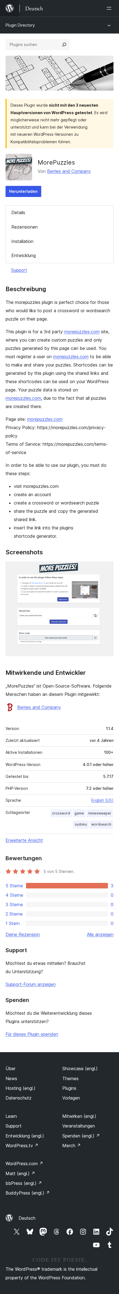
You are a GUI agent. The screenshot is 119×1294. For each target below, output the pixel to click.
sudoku (81, 824)
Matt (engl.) (20, 1173)
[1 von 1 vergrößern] (106, 569)
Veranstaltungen (78, 1126)
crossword (61, 813)
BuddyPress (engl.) (28, 1193)
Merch (71, 1145)
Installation (22, 241)
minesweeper (99, 813)
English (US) (102, 800)
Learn (11, 1116)
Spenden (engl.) (81, 1136)
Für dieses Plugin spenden (32, 1034)
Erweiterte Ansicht (24, 840)
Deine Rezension (23, 934)
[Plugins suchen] (64, 44)
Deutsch (27, 1218)
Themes (70, 1078)
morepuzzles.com (82, 331)
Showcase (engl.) (80, 1068)
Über (10, 1068)
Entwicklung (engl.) (25, 1136)
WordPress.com (24, 1163)
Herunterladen (23, 191)
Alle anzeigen (100, 934)
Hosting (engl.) (20, 1088)
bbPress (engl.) (24, 1183)
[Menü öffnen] (110, 8)
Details (18, 212)
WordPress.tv (22, 1145)
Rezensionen (24, 227)
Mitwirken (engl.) (79, 1116)
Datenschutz (19, 1098)
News (11, 1078)
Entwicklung (23, 255)
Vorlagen (71, 1098)
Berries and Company (69, 171)
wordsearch (101, 824)
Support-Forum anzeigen (31, 984)
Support (19, 270)
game (79, 813)
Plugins (69, 1088)
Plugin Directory (20, 25)
